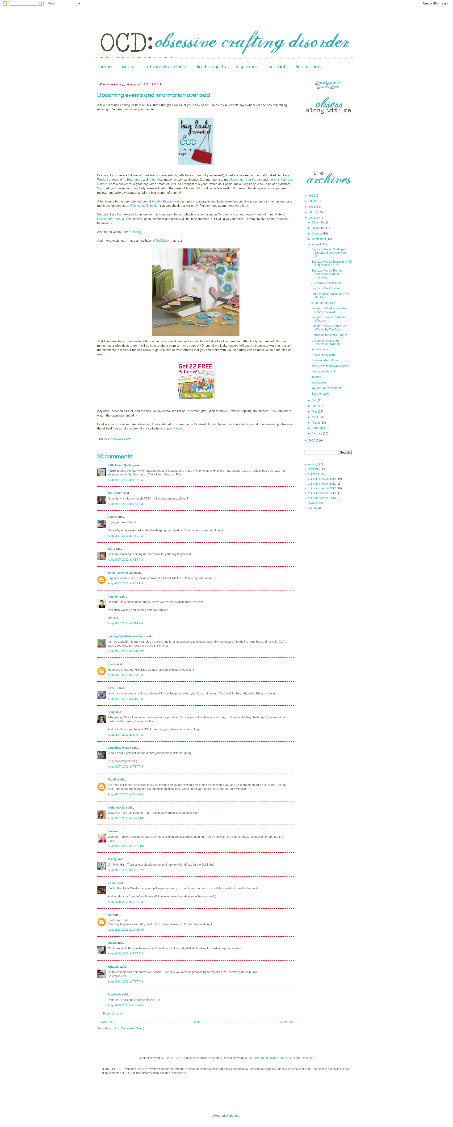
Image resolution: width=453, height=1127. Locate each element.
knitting (312, 464)
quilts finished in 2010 (322, 478)
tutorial (312, 507)
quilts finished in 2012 (322, 488)
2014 (312, 201)
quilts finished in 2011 (322, 483)
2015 (312, 195)
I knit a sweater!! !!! (323, 371)
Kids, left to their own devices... (331, 366)
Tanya (112, 943)
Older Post (286, 1022)
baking (136, 232)
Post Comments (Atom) (129, 1028)
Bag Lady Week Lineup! (326, 288)
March (316, 422)
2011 (312, 217)
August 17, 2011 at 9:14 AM (125, 623)
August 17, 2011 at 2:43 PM (125, 675)
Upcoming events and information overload (326, 342)
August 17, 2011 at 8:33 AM (125, 583)
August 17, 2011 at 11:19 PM (126, 870)
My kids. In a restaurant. (326, 388)
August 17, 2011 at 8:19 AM (125, 559)
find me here (309, 66)
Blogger (234, 1115)
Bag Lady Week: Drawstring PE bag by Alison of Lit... (331, 263)
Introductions (319, 349)
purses (137, 179)
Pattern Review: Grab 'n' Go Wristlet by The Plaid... (329, 327)
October (317, 233)
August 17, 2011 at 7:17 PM (125, 766)
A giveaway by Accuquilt (326, 283)
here (245, 205)
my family (314, 469)
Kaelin (112, 883)
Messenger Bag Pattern (246, 179)
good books (319, 382)
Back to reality (320, 393)
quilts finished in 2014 (322, 498)
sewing (312, 502)
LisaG (112, 664)
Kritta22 (113, 966)
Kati (110, 548)
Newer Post (105, 1022)
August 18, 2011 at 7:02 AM (125, 902)
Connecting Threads (144, 205)
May (315, 411)
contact (276, 66)
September (319, 239)
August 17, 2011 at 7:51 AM (125, 535)
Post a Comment (113, 1013)
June (315, 406)
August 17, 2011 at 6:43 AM (125, 504)
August (317, 244)
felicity (112, 859)
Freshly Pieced (162, 201)
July (315, 400)
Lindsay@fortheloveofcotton (127, 636)
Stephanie (114, 994)
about (128, 66)
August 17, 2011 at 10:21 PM (126, 846)
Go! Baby (162, 240)
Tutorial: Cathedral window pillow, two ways (328, 310)
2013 (312, 206)
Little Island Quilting (121, 465)
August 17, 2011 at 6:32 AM (125, 480)
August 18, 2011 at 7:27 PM (125, 981)
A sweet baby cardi (323, 355)
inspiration (247, 66)
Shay (111, 712)
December (319, 222)
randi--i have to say (121, 572)
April (315, 417)
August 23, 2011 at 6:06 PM (125, 1005)
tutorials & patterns (166, 66)
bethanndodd (116, 807)
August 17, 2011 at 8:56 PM (125, 794)
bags (151, 179)
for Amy (316, 377)
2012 (312, 212)
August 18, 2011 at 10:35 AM (126, 929)
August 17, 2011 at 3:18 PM (125, 699)
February (318, 428)
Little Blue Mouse (119, 747)
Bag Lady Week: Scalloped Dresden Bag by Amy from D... (329, 253)
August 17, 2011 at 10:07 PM (126, 818)
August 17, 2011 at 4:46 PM (125, 734)
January (317, 433)
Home (197, 1022)
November (319, 228)
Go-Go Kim (115, 493)
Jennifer (113, 596)
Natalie (112, 779)
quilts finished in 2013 (322, 493)
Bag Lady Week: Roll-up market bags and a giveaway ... (327, 274)
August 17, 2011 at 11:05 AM (126, 651)
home (105, 66)
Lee (110, 831)
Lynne (112, 517)
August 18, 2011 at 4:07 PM (125, 953)
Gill (110, 915)
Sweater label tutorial (325, 360)
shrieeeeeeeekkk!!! (323, 303)
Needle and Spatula (110, 219)
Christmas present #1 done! (329, 335)
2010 (312, 440)
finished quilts (211, 66)
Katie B (113, 688)
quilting (312, 474)
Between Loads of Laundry (269, 1058)
